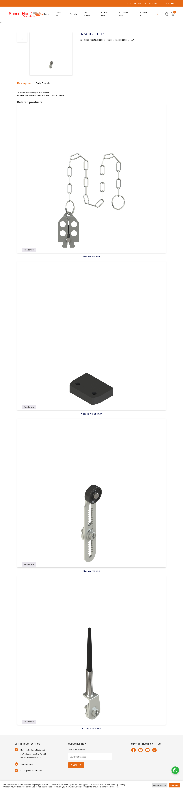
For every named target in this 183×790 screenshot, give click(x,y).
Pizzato (93, 40)
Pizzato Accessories (106, 40)
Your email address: (76, 749)
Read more (29, 249)
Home (46, 14)
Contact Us (143, 14)
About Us (58, 14)
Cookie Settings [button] (159, 785)
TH (167, 3)
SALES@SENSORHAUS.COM (31, 771)
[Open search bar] (157, 14)
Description (24, 83)
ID (172, 3)
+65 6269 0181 (26, 764)
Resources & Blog (124, 14)
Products (73, 14)
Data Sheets (43, 83)
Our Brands (87, 14)
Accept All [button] (174, 785)
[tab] (25, 83)
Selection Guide (103, 14)
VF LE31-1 (132, 40)
